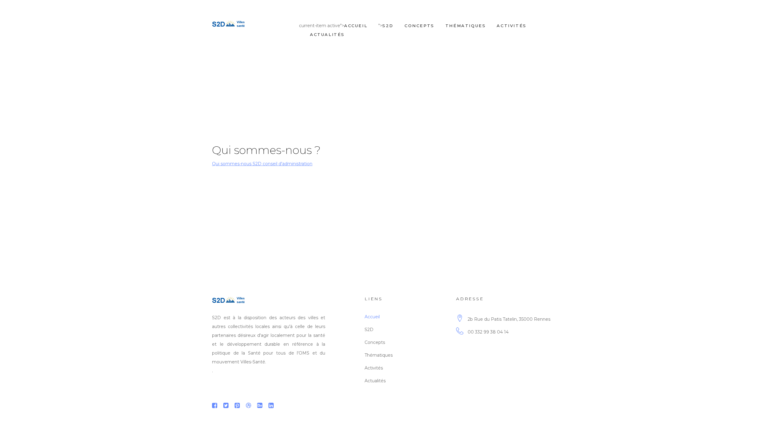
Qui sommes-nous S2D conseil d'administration (262, 163)
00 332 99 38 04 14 (488, 332)
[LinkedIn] (271, 405)
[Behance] (259, 405)
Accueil (355, 25)
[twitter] (226, 405)
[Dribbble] (248, 405)
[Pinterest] (237, 405)
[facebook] (214, 405)
